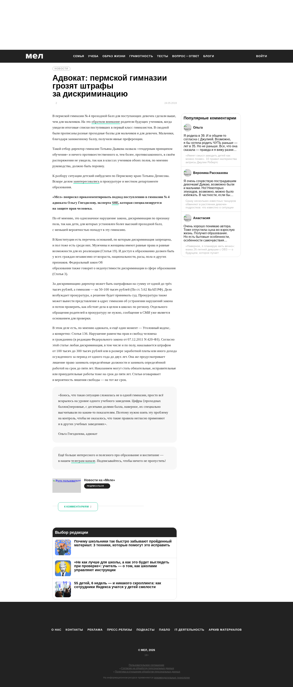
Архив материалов (225, 629)
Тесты (162, 56)
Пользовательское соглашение (146, 665)
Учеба (93, 56)
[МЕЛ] (34, 56)
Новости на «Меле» (99, 480)
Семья (78, 56)
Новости (61, 68)
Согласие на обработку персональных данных (147, 668)
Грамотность (141, 56)
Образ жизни (113, 56)
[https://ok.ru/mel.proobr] (168, 615)
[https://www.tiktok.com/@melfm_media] (146, 615)
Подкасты (146, 629)
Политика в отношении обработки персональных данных (147, 671)
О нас (56, 629)
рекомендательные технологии (172, 677)
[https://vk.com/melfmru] (136, 615)
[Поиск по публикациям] (248, 57)
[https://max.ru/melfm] (179, 615)
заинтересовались (86, 181)
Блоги (208, 56)
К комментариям (78, 506)
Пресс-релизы (119, 629)
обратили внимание (105, 122)
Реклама (95, 629)
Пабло (164, 629)
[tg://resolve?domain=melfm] (114, 615)
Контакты (74, 629)
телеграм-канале (83, 461)
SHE (115, 203)
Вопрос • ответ (185, 56)
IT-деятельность (189, 629)
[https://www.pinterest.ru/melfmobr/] (157, 615)
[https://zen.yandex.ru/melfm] (125, 615)
